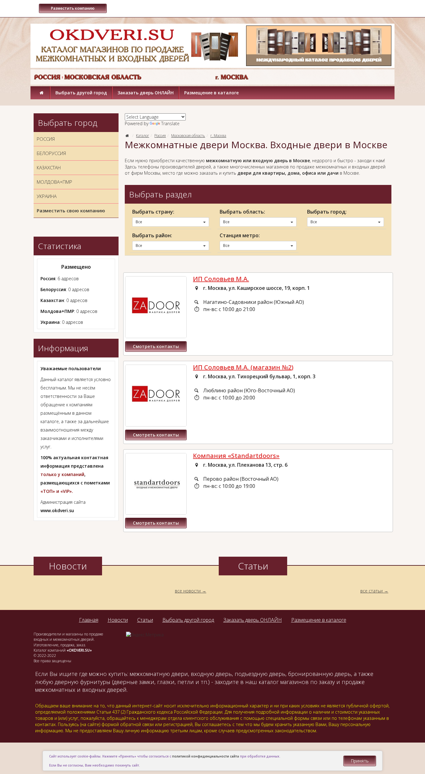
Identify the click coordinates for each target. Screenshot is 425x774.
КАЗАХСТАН (49, 167)
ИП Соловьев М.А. (221, 278)
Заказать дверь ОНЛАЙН (146, 93)
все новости (188, 591)
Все (139, 221)
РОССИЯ (46, 139)
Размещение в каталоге (211, 93)
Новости (118, 619)
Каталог (142, 135)
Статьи (145, 619)
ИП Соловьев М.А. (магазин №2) (243, 367)
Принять (360, 761)
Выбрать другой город (81, 93)
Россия (160, 135)
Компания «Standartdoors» (236, 455)
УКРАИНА (47, 196)
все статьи (371, 591)
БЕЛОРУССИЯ (51, 153)
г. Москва (218, 135)
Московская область (188, 135)
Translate (170, 123)
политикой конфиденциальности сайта (205, 756)
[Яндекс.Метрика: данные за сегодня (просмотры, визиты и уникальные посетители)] (145, 635)
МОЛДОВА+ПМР (54, 182)
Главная (88, 619)
